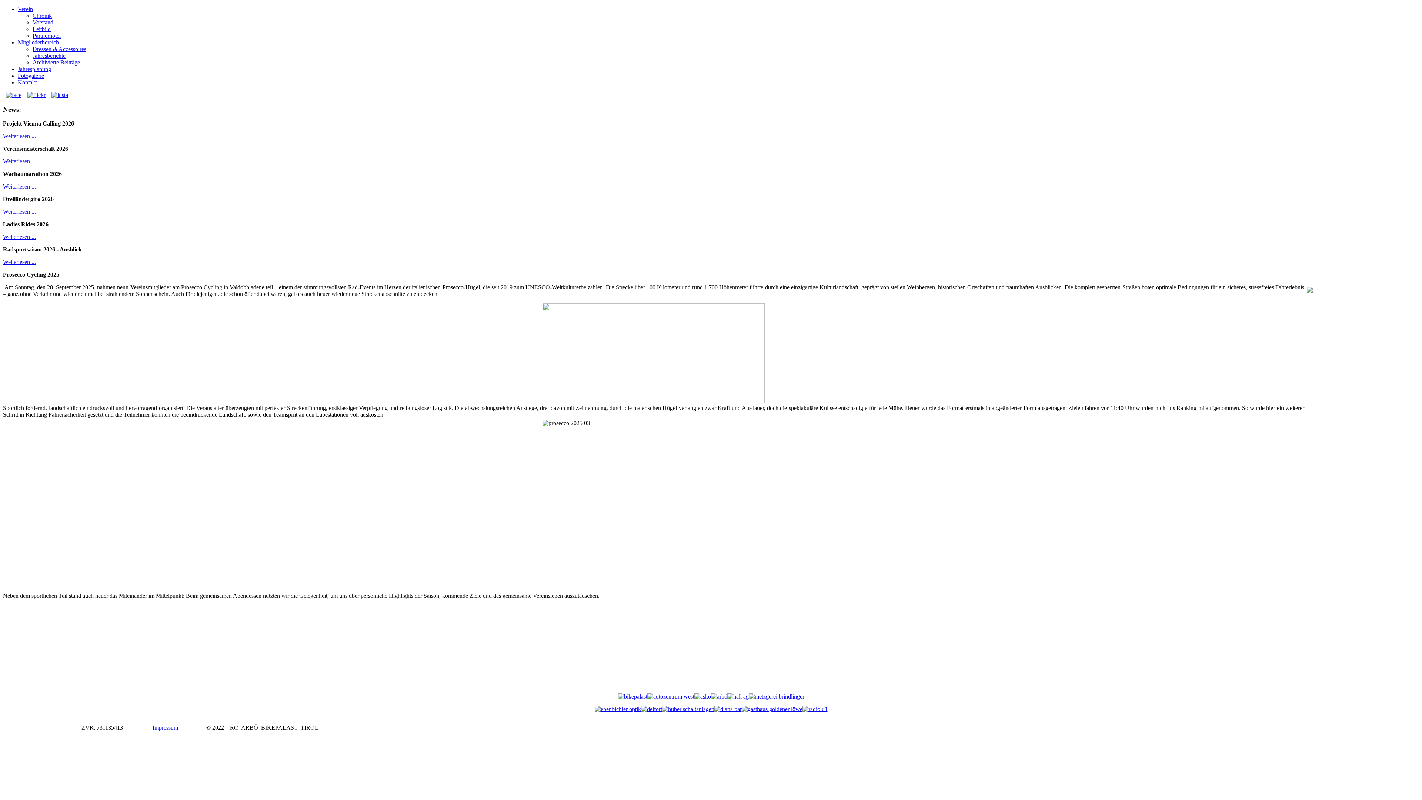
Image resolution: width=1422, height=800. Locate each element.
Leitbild (42, 29)
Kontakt (27, 82)
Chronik (42, 16)
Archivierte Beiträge (56, 62)
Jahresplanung (34, 69)
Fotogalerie (31, 76)
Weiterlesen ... (19, 136)
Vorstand (43, 22)
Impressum (165, 727)
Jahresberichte (49, 56)
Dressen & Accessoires (59, 49)
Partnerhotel (47, 36)
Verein (25, 9)
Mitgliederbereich (38, 42)
